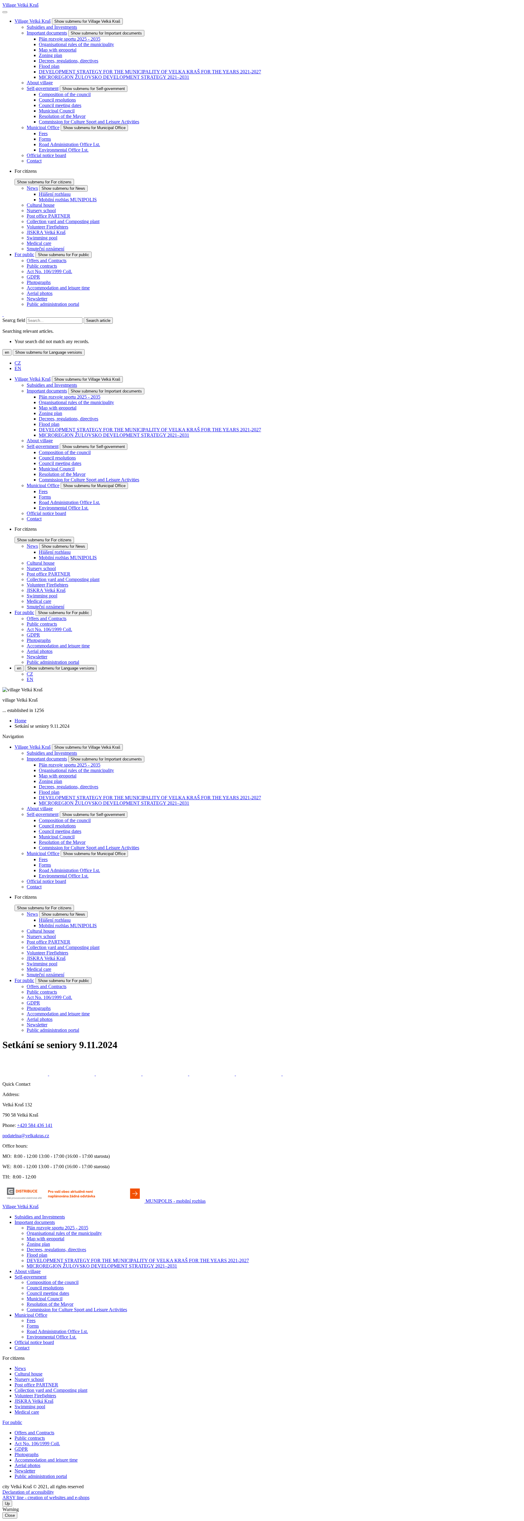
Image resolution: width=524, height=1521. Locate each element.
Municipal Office (43, 127)
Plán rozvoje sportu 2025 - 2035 (69, 39)
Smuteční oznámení (45, 248)
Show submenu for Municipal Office (94, 127)
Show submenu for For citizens (44, 182)
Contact (34, 160)
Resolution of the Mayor (62, 116)
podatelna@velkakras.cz (25, 1135)
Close (10, 1515)
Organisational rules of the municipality (76, 44)
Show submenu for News (63, 188)
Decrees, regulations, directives (68, 60)
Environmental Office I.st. (64, 149)
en (7, 352)
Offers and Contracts (46, 260)
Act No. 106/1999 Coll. (49, 271)
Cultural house (41, 205)
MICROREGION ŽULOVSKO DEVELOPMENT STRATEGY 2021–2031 (114, 77)
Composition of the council (65, 94)
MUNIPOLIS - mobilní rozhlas (176, 1201)
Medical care (39, 243)
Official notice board (46, 155)
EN (18, 368)
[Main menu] (4, 12)
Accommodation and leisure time (58, 287)
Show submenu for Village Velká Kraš (87, 21)
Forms (45, 139)
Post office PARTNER (48, 216)
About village (40, 82)
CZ (18, 363)
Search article (98, 320)
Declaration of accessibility (28, 1492)
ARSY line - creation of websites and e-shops (45, 1497)
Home (20, 720)
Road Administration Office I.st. (69, 144)
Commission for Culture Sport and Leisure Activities (89, 121)
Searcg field (13, 320)
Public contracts (42, 266)
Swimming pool (42, 237)
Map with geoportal (57, 49)
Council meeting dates (60, 105)
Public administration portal (53, 304)
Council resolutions (57, 99)
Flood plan (49, 66)
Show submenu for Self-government (93, 88)
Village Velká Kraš (20, 5)
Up (7, 1503)
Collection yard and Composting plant (63, 221)
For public (24, 254)
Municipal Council (57, 110)
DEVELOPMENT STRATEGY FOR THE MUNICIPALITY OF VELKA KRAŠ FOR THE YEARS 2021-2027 (150, 71)
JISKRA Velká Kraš (46, 232)
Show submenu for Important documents (106, 33)
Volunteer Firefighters (47, 226)
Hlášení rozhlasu (55, 194)
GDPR (33, 276)
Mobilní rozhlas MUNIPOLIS (68, 199)
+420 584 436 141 (34, 1125)
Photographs (39, 282)
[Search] (3, 314)
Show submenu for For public (63, 254)
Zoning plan (50, 55)
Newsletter (37, 298)
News (32, 188)
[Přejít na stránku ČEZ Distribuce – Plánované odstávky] (74, 1201)
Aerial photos (39, 293)
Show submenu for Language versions (48, 352)
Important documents (47, 32)
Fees (43, 133)
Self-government (43, 88)
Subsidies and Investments (52, 27)
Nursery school (41, 210)
